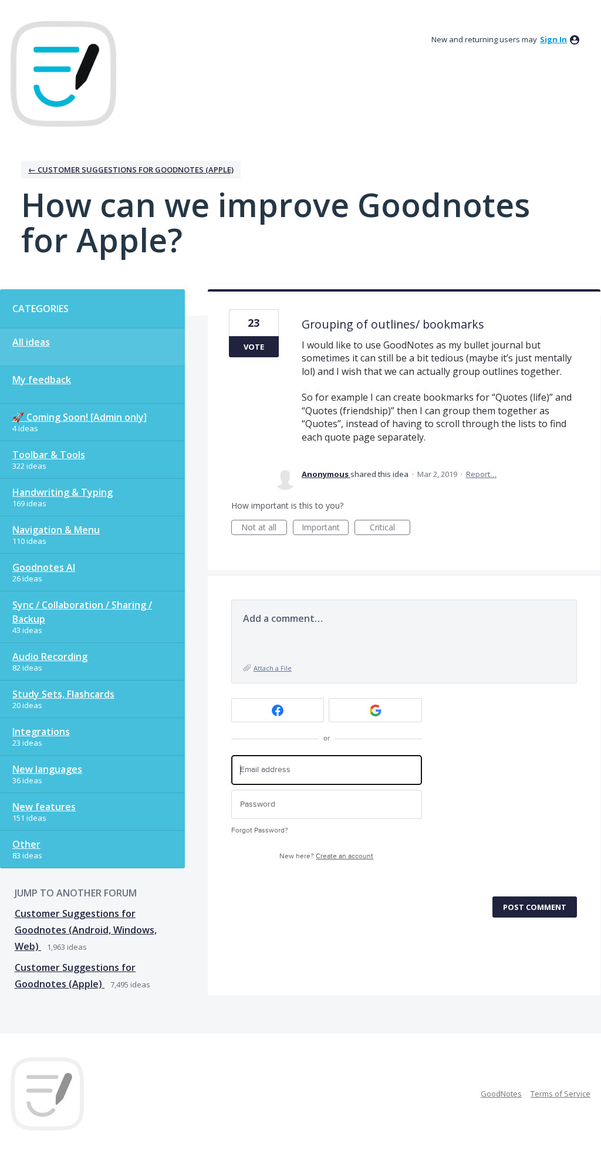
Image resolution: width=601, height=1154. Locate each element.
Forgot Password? (259, 830)
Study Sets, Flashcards (63, 694)
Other (26, 844)
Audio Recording (49, 656)
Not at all (264, 528)
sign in (553, 39)
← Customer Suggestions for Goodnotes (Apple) (131, 169)
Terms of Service (560, 1093)
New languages (47, 769)
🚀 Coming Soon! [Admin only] (79, 417)
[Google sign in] (375, 710)
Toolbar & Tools (48, 454)
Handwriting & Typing (62, 492)
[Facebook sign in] (278, 710)
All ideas (31, 342)
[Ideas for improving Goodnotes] (63, 74)
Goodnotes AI (43, 567)
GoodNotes (501, 1093)
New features (44, 806)
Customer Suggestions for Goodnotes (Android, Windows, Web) (86, 930)
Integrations (41, 731)
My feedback (41, 379)
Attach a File (273, 668)
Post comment (534, 907)
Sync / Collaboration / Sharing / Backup (82, 611)
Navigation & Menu (56, 529)
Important (325, 528)
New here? (326, 856)
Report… (481, 474)
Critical (390, 528)
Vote (254, 346)
